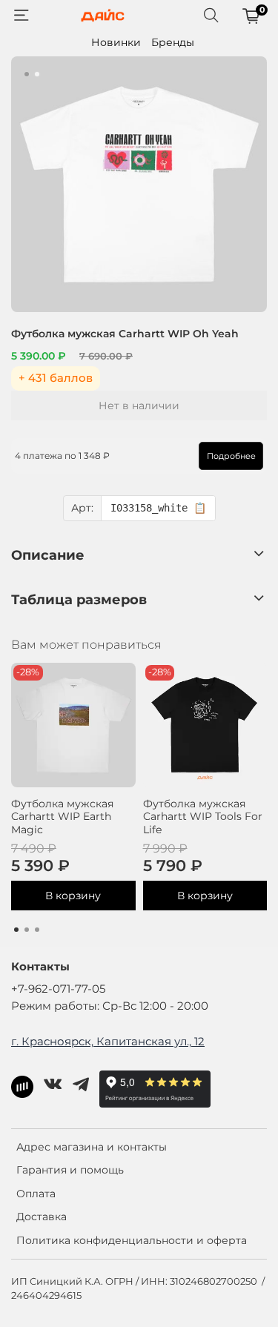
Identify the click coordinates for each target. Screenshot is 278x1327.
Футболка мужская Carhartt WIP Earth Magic (62, 815)
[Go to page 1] (16, 929)
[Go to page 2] (26, 929)
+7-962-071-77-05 (58, 989)
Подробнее (231, 456)
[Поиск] (211, 15)
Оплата (36, 1193)
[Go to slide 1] (26, 74)
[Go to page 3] (37, 929)
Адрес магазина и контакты (91, 1147)
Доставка (41, 1216)
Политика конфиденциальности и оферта (131, 1240)
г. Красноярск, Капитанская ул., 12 (108, 1041)
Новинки (116, 42)
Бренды (172, 42)
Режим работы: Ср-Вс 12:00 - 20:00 (109, 1006)
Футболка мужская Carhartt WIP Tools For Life (202, 815)
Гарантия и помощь (70, 1170)
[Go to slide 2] (37, 74)
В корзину (73, 895)
